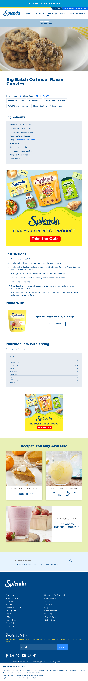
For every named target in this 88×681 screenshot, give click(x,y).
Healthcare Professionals (75, 8)
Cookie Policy (32, 678)
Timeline (48, 604)
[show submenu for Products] (33, 13)
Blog (72, 13)
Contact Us (10, 626)
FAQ (76, 13)
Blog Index (57, 662)
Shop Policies (11, 623)
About (47, 601)
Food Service (44, 21)
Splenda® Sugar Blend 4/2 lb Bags (55, 316)
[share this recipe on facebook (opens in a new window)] (41, 96)
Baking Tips (11, 611)
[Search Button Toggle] (85, 13)
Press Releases (50, 611)
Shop (81, 13)
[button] (19, 96)
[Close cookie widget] (85, 666)
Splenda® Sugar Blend (25, 140)
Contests (48, 614)
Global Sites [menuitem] (49, 620)
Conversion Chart (13, 608)
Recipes (39, 13)
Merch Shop (11, 620)
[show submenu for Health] (67, 13)
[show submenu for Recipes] (43, 13)
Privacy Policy (11, 662)
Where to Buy (50, 14)
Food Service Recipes (43, 23)
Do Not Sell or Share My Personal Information (66, 670)
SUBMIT (62, 647)
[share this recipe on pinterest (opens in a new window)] (44, 96)
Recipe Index (46, 662)
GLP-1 (57, 14)
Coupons (10, 601)
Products (28, 13)
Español (57, 8)
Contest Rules (50, 617)
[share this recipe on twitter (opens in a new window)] (37, 96)
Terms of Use (23, 662)
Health (62, 13)
